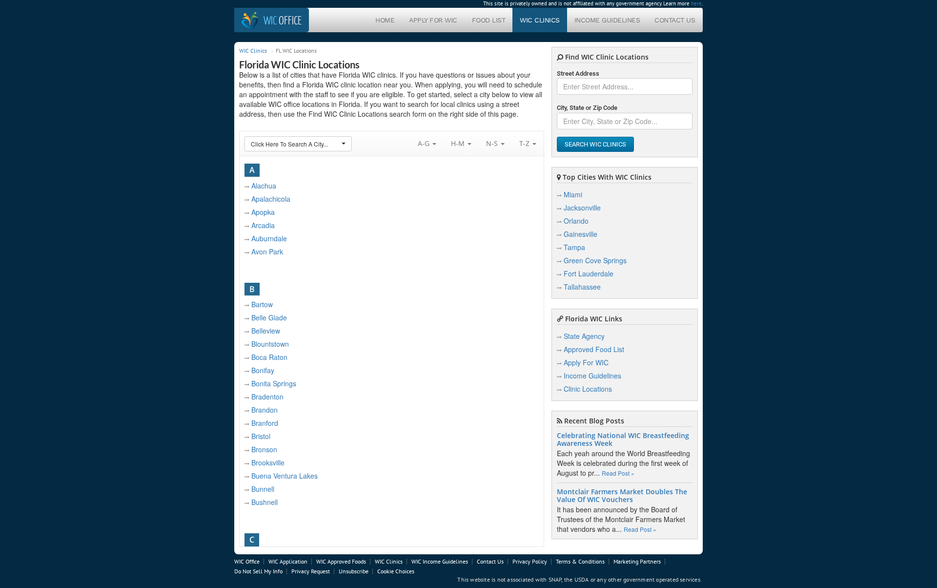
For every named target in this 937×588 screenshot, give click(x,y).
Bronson (264, 449)
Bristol (260, 436)
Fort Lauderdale (588, 273)
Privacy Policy (529, 561)
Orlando (576, 221)
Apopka (263, 212)
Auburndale (269, 238)
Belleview (265, 331)
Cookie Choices (395, 571)
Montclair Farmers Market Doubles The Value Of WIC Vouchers (622, 495)
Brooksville (268, 462)
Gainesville (580, 234)
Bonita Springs (273, 383)
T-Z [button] (525, 143)
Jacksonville (582, 207)
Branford (264, 423)
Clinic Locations (588, 389)
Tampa (574, 247)
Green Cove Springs (595, 260)
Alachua (263, 185)
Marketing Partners (637, 561)
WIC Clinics (540, 20)
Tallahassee (582, 287)
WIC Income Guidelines (439, 561)
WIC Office (247, 561)
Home (384, 20)
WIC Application (287, 561)
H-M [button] (459, 143)
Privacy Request (310, 571)
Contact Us (674, 20)
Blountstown (270, 344)
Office (283, 20)
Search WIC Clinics (595, 144)
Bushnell (264, 502)
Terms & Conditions (580, 561)
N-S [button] (493, 143)
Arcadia (263, 225)
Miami (573, 194)
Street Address (578, 73)
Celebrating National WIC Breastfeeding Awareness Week (623, 439)
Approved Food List (594, 349)
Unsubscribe (353, 571)
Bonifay (262, 370)
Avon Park (267, 251)
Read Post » (618, 473)
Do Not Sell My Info (258, 571)
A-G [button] (424, 143)
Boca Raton (269, 357)
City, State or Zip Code (587, 107)
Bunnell (262, 489)
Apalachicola (270, 199)
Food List (489, 20)
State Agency (584, 336)
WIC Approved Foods (341, 561)
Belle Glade (269, 317)
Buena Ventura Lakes (284, 476)
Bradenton (267, 396)
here (696, 3)
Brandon (264, 410)
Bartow (262, 304)
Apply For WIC (433, 20)
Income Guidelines (607, 20)
